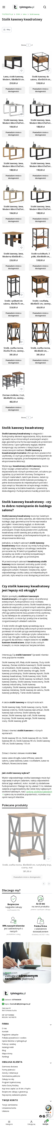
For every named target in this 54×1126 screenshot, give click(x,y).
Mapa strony (7, 1053)
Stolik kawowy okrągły (28, 670)
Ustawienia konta (9, 1108)
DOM (18, 14)
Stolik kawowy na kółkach (31, 679)
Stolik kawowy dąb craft (20, 715)
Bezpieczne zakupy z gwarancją (15, 1092)
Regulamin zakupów (10, 1034)
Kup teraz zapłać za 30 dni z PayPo (16, 1088)
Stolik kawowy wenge (21, 718)
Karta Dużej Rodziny (10, 1085)
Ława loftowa (27, 758)
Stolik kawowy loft (10, 662)
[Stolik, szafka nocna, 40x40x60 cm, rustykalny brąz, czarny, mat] (40, 334)
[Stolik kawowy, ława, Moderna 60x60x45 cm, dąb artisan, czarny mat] (13, 239)
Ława (4, 758)
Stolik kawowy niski (31, 676)
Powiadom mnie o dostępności (13, 90)
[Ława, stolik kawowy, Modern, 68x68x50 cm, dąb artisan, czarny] (13, 62)
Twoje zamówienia (9, 1105)
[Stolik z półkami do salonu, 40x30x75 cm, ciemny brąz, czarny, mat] (13, 286)
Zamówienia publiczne (11, 1076)
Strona (23, 45)
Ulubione (5, 1111)
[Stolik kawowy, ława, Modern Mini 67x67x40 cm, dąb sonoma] (13, 194)
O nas (4, 1028)
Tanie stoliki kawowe (30, 692)
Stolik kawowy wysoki (33, 673)
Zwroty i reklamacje (10, 1073)
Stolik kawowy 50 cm (11, 738)
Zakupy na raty (8, 1079)
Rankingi (5, 1056)
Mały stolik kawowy (29, 662)
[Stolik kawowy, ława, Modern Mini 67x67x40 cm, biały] (13, 108)
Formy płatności (8, 1070)
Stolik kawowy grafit (17, 721)
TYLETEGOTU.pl (7, 14)
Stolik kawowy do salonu (31, 690)
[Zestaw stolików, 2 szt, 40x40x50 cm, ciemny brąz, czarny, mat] (13, 381)
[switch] (48, 1115)
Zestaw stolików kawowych (23, 665)
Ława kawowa (15, 760)
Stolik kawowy (34, 14)
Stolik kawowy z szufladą (27, 667)
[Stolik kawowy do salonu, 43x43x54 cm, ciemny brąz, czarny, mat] (40, 62)
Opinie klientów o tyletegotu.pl (14, 1041)
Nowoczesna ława (18, 763)
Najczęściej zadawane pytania (14, 1095)
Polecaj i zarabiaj (9, 1044)
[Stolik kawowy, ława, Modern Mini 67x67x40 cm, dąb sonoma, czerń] (40, 194)
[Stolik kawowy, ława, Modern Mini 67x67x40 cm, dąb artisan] (13, 151)
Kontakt (5, 1031)
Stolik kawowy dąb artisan (30, 709)
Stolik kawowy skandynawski (26, 687)
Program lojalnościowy (11, 1082)
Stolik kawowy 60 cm (31, 738)
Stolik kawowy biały (11, 707)
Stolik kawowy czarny (31, 707)
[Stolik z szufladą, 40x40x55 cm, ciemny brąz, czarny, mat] (40, 286)
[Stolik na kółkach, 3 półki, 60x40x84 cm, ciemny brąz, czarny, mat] (40, 239)
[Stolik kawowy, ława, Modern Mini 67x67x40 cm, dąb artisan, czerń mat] (40, 151)
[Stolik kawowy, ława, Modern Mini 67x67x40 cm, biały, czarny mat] (40, 108)
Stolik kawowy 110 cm (20, 743)
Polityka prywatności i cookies (14, 1038)
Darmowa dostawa (10, 1066)
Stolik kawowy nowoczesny (30, 681)
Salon (25, 14)
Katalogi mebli (8, 1047)
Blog (4, 1050)
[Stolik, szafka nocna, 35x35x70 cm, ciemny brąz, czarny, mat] (13, 334)
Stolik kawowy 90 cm (26, 740)
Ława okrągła (14, 758)
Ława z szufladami (31, 760)
